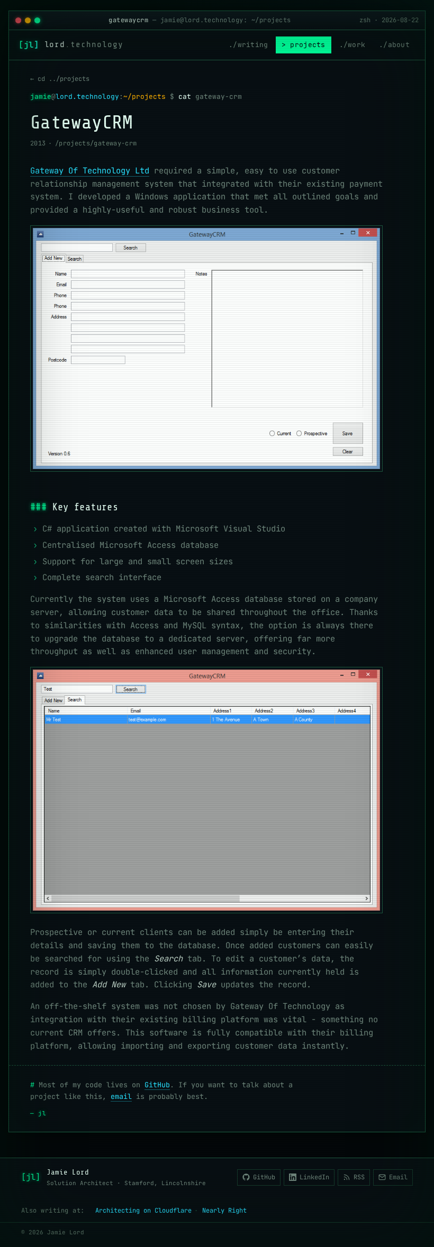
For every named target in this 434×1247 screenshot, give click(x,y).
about (399, 44)
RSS (359, 1177)
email (121, 1096)
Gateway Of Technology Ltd (89, 170)
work (356, 44)
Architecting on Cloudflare (143, 1210)
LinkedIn (314, 1177)
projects (307, 44)
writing (253, 44)
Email (398, 1177)
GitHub (157, 1084)
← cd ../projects (59, 79)
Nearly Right (224, 1210)
